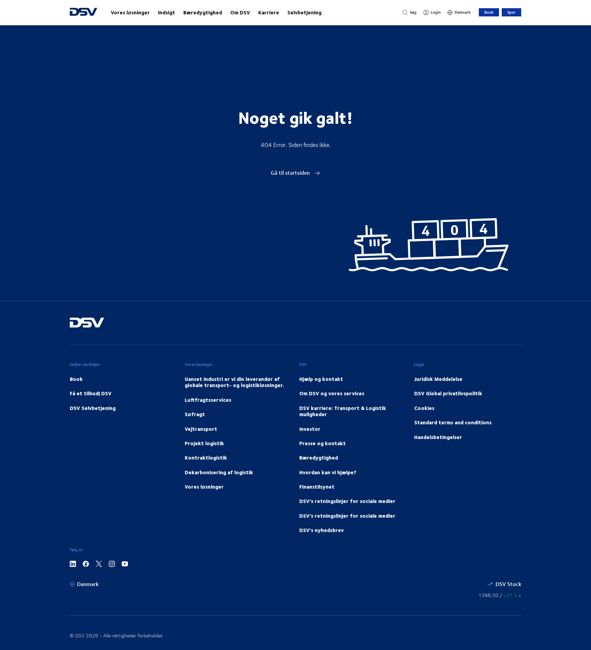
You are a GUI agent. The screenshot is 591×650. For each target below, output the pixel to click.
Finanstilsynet (316, 486)
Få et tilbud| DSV (90, 393)
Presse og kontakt (322, 443)
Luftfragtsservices (208, 400)
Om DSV (240, 12)
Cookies (424, 408)
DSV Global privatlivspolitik (448, 393)
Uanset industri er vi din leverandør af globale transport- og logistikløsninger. (234, 382)
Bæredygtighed (202, 12)
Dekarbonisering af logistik (219, 472)
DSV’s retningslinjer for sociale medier (347, 501)
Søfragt (195, 414)
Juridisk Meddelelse (438, 379)
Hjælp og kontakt (321, 379)
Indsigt (166, 12)
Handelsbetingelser (438, 437)
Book (489, 12)
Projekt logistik (204, 443)
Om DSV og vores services (331, 393)
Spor (511, 12)
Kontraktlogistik (206, 457)
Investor (309, 429)
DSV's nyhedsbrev (321, 530)
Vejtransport (201, 429)
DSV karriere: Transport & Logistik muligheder (342, 411)
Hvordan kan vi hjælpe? (327, 472)
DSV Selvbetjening (93, 408)
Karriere (268, 12)
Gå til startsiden (291, 172)
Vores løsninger (130, 12)
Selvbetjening (304, 12)
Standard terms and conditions (452, 422)
